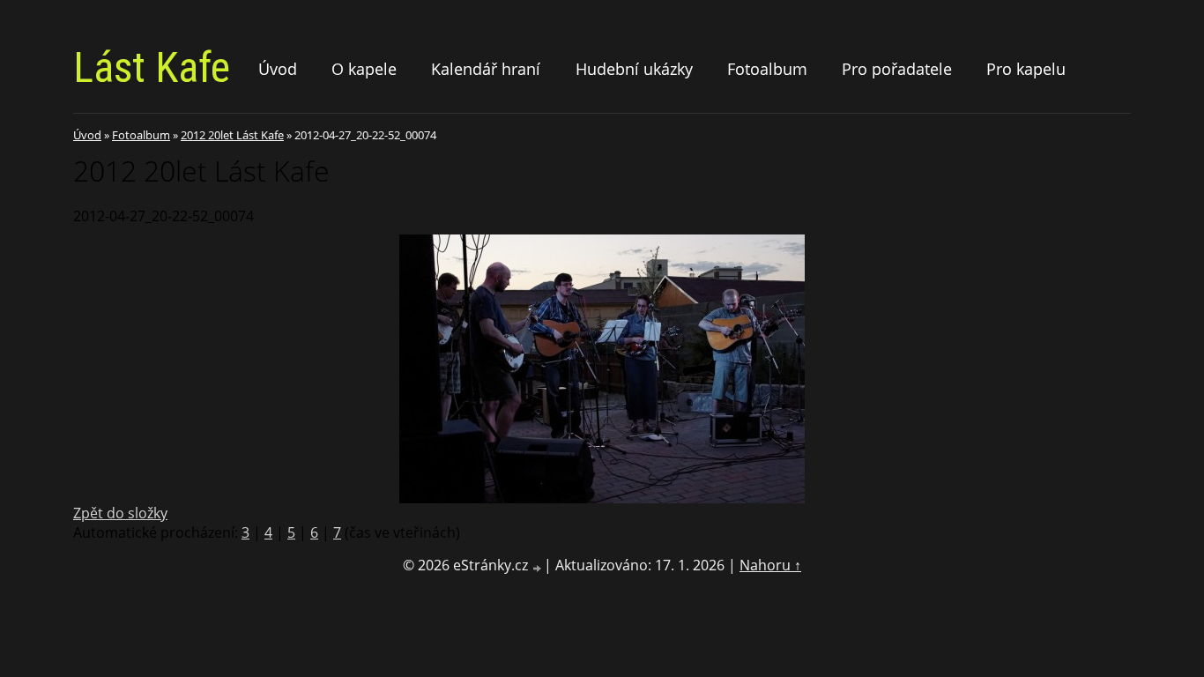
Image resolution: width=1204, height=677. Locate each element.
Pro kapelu (1026, 68)
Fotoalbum (767, 68)
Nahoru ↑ (770, 565)
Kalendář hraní (485, 68)
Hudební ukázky (634, 68)
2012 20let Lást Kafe (232, 135)
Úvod (277, 68)
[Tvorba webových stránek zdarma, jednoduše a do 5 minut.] (537, 567)
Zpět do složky (120, 513)
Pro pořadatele (897, 68)
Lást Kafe (151, 67)
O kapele (364, 68)
